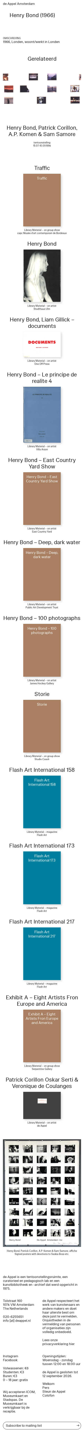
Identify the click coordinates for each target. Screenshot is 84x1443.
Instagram (10, 1356)
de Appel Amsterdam (19, 4)
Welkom (48, 1384)
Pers (45, 1387)
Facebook (10, 1360)
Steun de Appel (53, 1391)
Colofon (48, 1395)
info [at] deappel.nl (17, 1320)
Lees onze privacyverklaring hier (58, 1342)
